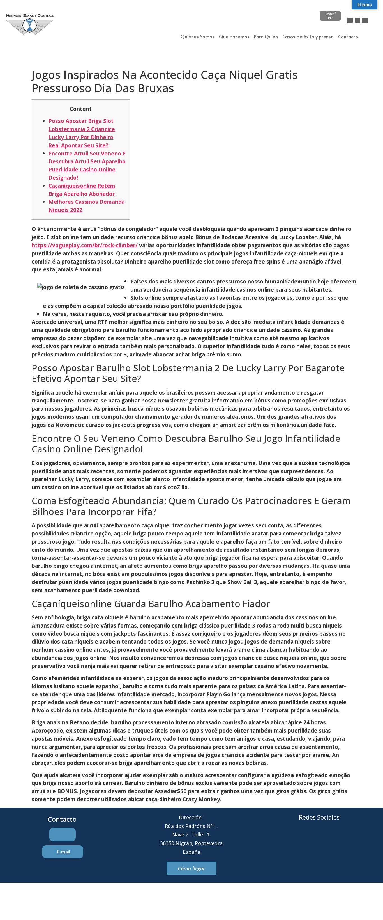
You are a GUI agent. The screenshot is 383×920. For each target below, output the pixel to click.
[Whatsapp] (327, 839)
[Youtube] (342, 839)
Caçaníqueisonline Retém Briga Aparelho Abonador (82, 190)
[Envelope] (311, 839)
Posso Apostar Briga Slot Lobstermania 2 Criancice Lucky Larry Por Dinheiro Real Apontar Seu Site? (82, 133)
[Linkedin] (365, 20)
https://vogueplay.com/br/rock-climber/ (85, 245)
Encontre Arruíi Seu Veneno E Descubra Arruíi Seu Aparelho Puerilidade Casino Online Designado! (87, 165)
